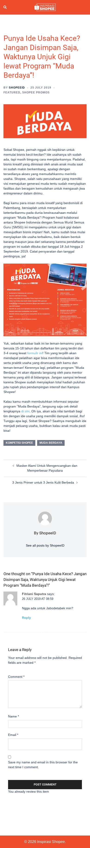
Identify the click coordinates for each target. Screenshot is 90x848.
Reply (26, 617)
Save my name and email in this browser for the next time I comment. (43, 764)
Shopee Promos (36, 92)
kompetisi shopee (19, 442)
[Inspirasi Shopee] (45, 7)
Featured (11, 92)
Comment (16, 676)
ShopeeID (17, 87)
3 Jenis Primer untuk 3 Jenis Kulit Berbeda (43, 482)
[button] (5, 7)
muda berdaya (50, 442)
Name (13, 716)
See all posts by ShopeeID (45, 545)
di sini (25, 411)
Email (13, 735)
